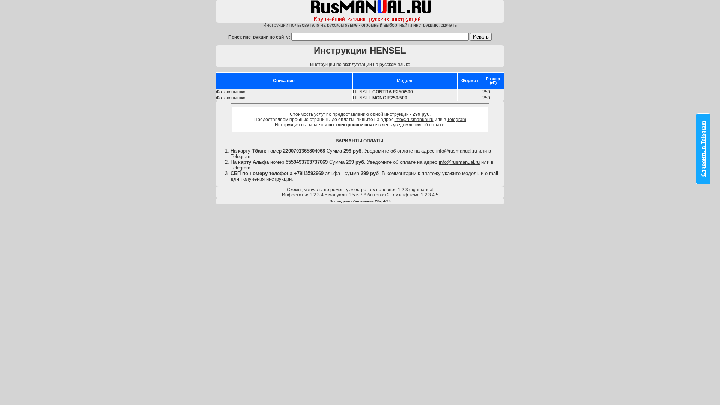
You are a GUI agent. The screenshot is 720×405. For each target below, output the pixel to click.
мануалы (338, 195)
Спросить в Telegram (703, 149)
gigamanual (421, 189)
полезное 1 (388, 189)
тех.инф (399, 195)
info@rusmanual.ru (414, 119)
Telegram (456, 119)
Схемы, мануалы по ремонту (317, 189)
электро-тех (362, 189)
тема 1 (416, 195)
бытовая (377, 195)
